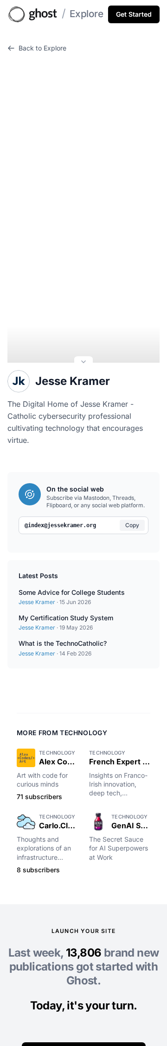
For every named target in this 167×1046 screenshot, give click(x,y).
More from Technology (62, 733)
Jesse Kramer (72, 381)
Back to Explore (42, 48)
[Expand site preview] (83, 362)
